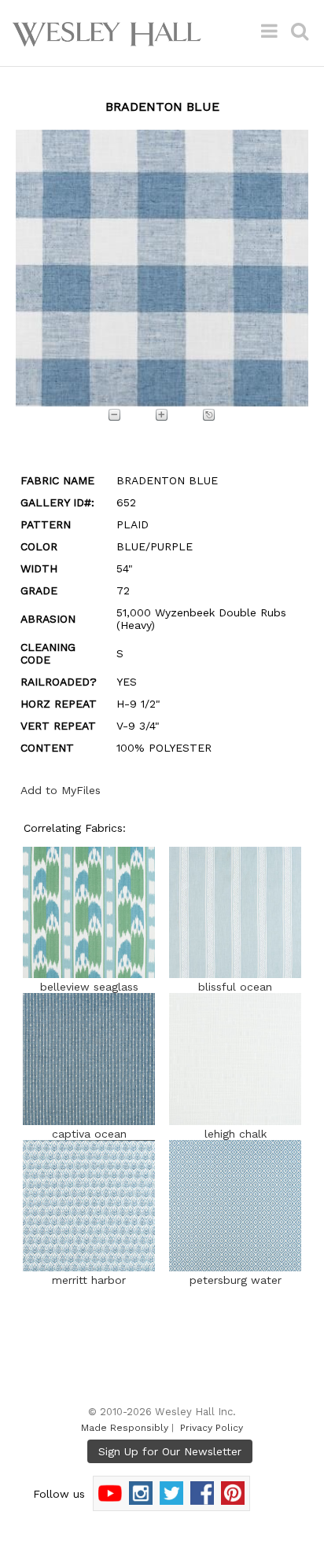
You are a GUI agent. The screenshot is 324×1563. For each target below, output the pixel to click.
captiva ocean (89, 1133)
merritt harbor (89, 1280)
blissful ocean (235, 986)
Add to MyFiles (60, 790)
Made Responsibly (124, 1427)
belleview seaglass (89, 986)
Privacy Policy (211, 1427)
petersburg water (236, 1280)
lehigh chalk (235, 1133)
